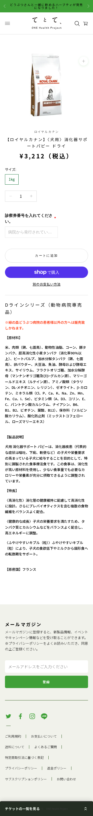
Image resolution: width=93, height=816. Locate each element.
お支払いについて (44, 736)
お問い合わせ (66, 779)
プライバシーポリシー (25, 643)
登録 (46, 682)
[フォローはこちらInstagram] (32, 716)
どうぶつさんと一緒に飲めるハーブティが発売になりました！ (46, 6)
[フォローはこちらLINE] (44, 716)
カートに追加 (46, 255)
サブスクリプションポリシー (26, 779)
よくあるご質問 (45, 746)
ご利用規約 (13, 736)
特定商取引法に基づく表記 (24, 757)
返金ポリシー (56, 768)
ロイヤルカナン (46, 131)
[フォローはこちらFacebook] (20, 716)
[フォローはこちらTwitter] (8, 716)
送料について (14, 746)
